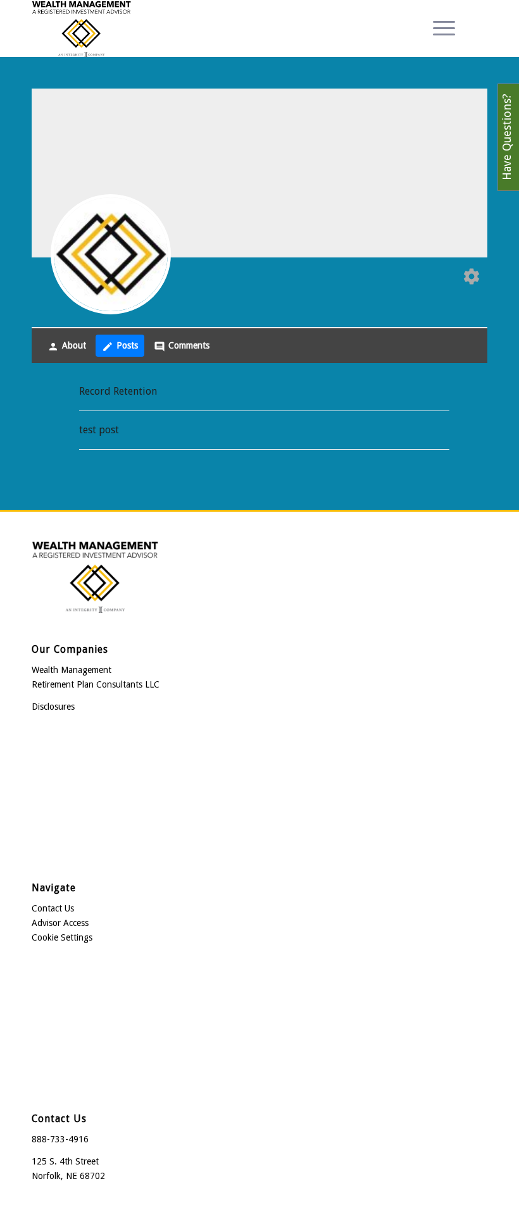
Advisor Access (60, 923)
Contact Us (53, 908)
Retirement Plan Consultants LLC (95, 684)
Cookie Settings (62, 937)
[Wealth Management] (81, 28)
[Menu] (437, 28)
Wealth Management (71, 670)
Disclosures (53, 706)
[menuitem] (437, 28)
